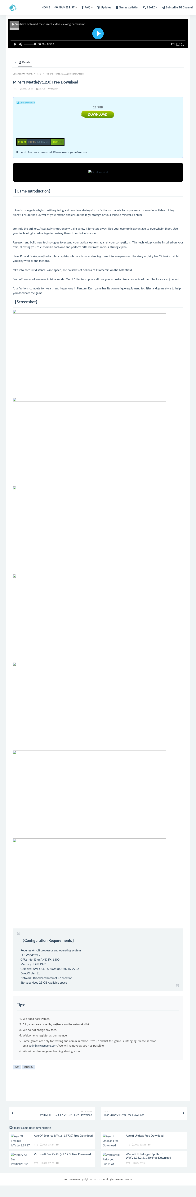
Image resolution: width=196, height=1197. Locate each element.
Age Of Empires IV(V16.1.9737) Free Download (63, 1135)
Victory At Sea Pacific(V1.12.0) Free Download (62, 1154)
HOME (46, 7)
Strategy (28, 1067)
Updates (106, 7)
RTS (39, 74)
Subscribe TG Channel (179, 7)
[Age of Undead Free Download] (112, 1141)
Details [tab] (26, 62)
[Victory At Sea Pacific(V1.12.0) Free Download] (20, 1164)
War (17, 1067)
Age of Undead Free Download (144, 1135)
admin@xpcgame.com (43, 1045)
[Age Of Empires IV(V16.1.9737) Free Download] (20, 1145)
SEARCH (152, 7)
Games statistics (129, 7)
